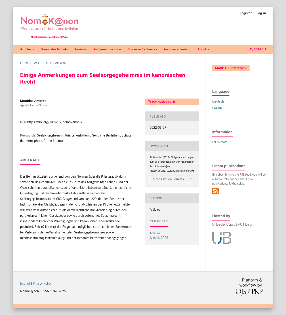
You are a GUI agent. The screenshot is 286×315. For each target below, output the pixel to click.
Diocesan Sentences (142, 49)
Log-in (261, 13)
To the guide (236, 183)
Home (24, 63)
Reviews (80, 49)
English (217, 108)
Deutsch (218, 101)
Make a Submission (231, 68)
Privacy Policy (42, 283)
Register (246, 13)
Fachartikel (42, 63)
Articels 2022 (159, 237)
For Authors (219, 142)
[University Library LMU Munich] (221, 243)
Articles (26, 49)
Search (259, 49)
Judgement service (107, 49)
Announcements (176, 49)
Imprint (25, 283)
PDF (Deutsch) (163, 101)
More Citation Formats (168, 179)
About (202, 49)
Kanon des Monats (54, 49)
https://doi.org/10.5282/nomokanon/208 (56, 122)
